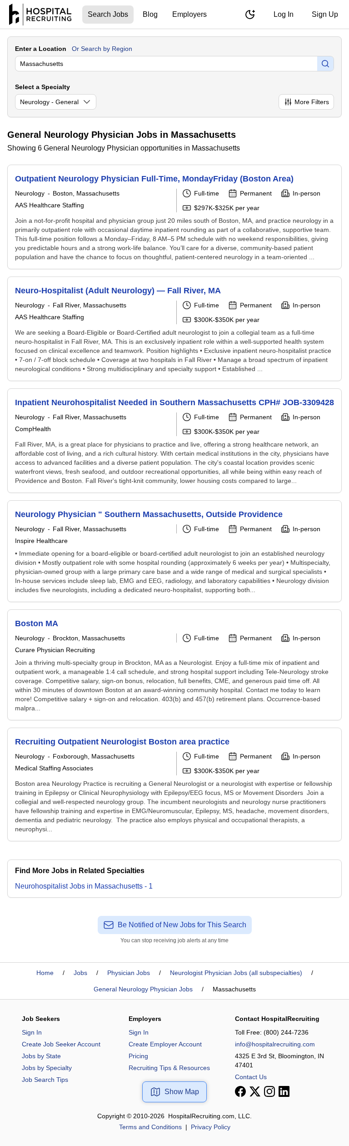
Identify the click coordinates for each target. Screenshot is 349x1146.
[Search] (325, 63)
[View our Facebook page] (240, 1091)
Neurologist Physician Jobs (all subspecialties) (236, 972)
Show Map (182, 1092)
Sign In (32, 1032)
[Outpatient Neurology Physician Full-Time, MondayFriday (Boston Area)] (174, 217)
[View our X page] (254, 1091)
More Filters (311, 102)
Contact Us (251, 1077)
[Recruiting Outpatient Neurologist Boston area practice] (174, 784)
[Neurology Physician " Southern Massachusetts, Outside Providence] (174, 551)
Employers (189, 14)
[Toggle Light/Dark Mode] (250, 14)
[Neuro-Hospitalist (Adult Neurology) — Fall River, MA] (174, 329)
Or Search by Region (102, 48)
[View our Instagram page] (269, 1091)
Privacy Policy (210, 1127)
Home (45, 972)
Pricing (138, 1056)
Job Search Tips (45, 1079)
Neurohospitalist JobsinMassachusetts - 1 (84, 886)
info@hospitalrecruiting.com (275, 1044)
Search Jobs (108, 14)
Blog (150, 14)
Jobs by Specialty (47, 1067)
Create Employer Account (165, 1044)
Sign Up (325, 14)
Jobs (80, 972)
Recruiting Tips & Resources (169, 1067)
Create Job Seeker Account (61, 1044)
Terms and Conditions (150, 1127)
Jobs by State (41, 1056)
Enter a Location (40, 48)
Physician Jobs (128, 972)
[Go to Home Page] (40, 14)
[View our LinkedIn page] (284, 1091)
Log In (284, 14)
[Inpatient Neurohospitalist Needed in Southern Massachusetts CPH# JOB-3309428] (174, 441)
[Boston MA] (174, 665)
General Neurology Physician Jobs (143, 989)
